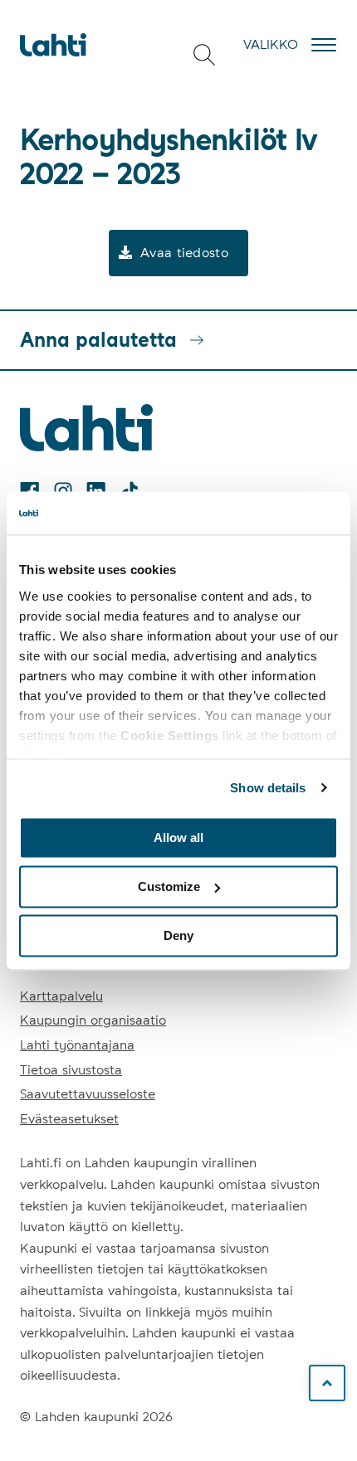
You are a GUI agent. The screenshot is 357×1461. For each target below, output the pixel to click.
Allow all (178, 837)
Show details (268, 788)
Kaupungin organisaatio (93, 1020)
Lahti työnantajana (77, 1045)
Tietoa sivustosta (71, 1070)
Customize (169, 886)
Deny (178, 935)
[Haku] (204, 54)
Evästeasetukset (69, 1119)
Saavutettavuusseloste (87, 1094)
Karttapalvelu (61, 996)
